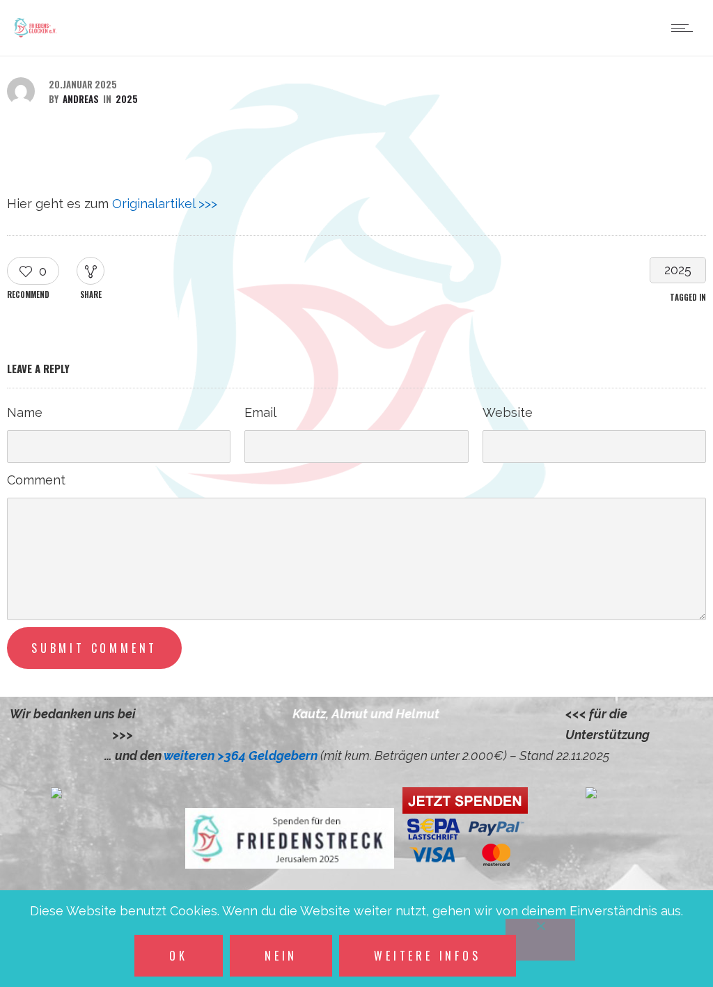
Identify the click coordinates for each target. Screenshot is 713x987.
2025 (677, 269)
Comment (36, 480)
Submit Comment (94, 648)
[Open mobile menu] (685, 28)
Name (24, 412)
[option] (352, 714)
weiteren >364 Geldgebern (242, 755)
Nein (281, 955)
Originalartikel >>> (164, 203)
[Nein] (540, 940)
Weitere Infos (427, 955)
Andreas (81, 99)
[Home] (35, 37)
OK (178, 955)
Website (508, 412)
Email (260, 412)
